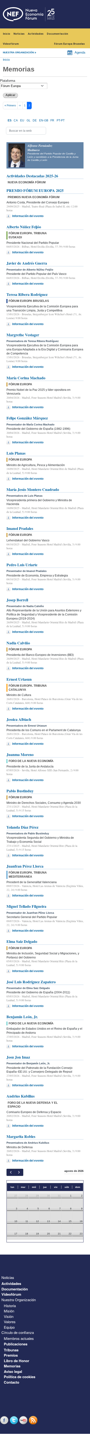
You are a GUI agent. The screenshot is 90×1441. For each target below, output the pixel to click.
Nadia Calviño (18, 643)
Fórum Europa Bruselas (69, 43)
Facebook (5, 1420)
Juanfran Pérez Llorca (24, 866)
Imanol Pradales (19, 528)
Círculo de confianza (17, 1332)
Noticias (18, 33)
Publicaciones (15, 1344)
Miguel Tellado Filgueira (26, 906)
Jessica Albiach (18, 719)
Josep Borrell (17, 600)
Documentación (57, 33)
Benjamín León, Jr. (22, 1016)
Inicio (6, 33)
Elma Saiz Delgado (21, 941)
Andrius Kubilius (20, 1096)
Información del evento (27, 216)
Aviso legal (13, 1371)
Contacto (11, 1382)
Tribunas (11, 1350)
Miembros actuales (19, 1338)
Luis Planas (15, 453)
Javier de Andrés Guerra (26, 263)
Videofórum (11, 43)
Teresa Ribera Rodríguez (27, 294)
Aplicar (10, 95)
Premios (11, 1355)
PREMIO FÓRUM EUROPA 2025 (35, 190)
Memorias (12, 1366)
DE (35, 120)
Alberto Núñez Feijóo (23, 226)
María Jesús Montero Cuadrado (32, 489)
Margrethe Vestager (22, 334)
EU (22, 120)
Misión (9, 1310)
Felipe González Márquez (27, 418)
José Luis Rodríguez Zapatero (31, 981)
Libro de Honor (16, 1360)
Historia (10, 1305)
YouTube (24, 1420)
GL (28, 120)
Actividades (35, 33)
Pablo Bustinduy (20, 791)
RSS (33, 1420)
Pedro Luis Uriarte (21, 564)
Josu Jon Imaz (18, 1057)
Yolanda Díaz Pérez (22, 827)
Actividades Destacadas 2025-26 (32, 176)
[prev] (10, 1172)
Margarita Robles (20, 1136)
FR (52, 120)
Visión (8, 1316)
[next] (19, 1172)
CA (16, 120)
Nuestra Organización (18, 1299)
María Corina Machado (25, 378)
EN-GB (43, 120)
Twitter (14, 1420)
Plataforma (7, 80)
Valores (10, 1321)
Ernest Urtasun (19, 679)
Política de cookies (19, 1376)
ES (10, 120)
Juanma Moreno (20, 754)
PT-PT (61, 120)
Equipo (9, 1327)
